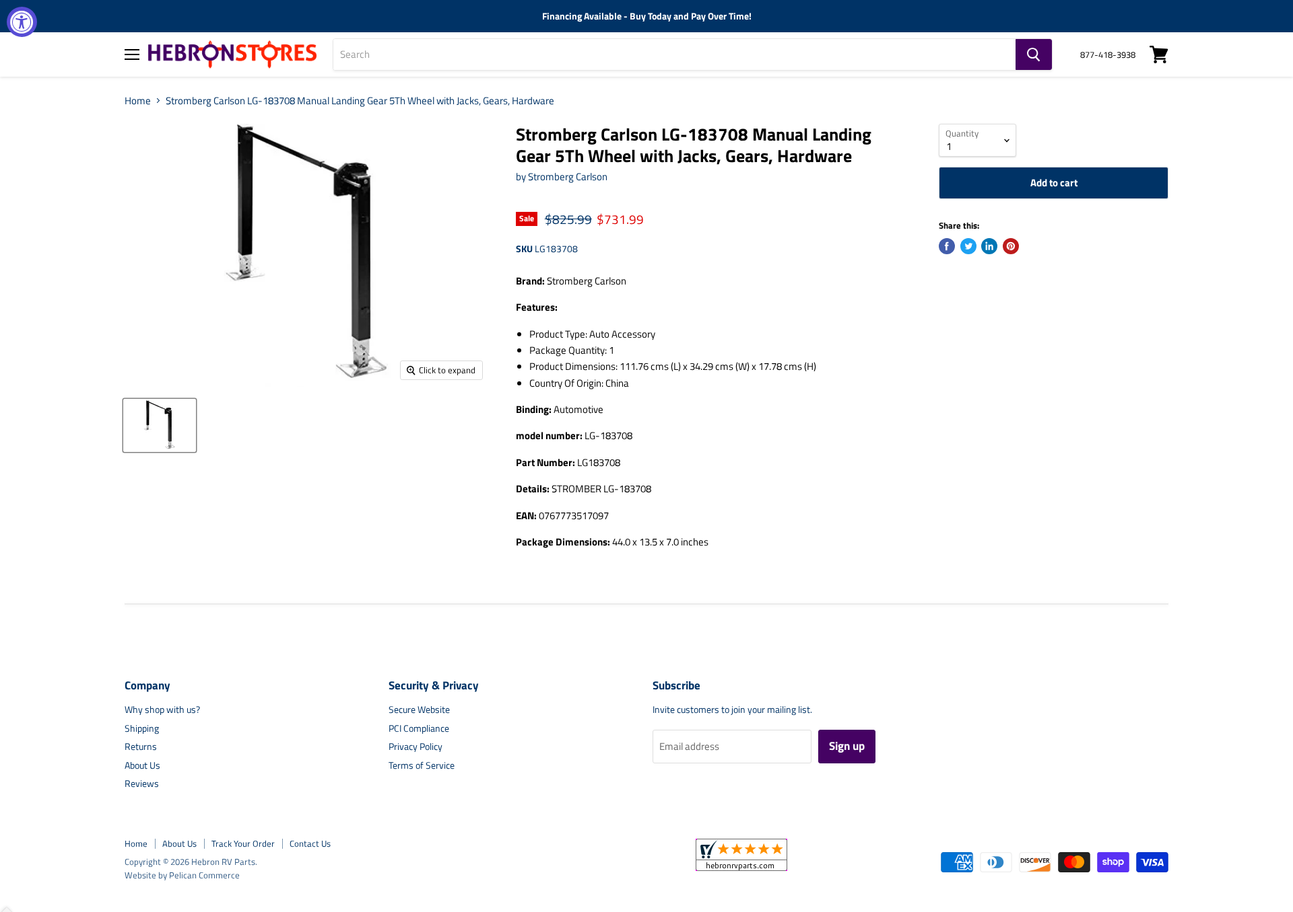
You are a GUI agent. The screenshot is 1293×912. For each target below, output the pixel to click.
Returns (141, 746)
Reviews (142, 783)
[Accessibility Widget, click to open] (22, 22)
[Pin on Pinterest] (1011, 246)
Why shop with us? (162, 709)
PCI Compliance (419, 728)
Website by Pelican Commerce (182, 875)
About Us (142, 765)
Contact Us (310, 843)
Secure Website (419, 709)
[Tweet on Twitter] (968, 246)
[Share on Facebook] (947, 246)
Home (138, 100)
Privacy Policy (415, 746)
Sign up (847, 746)
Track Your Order (243, 843)
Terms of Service (422, 765)
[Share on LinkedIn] (989, 246)
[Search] (1034, 54)
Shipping (142, 728)
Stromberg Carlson (567, 176)
